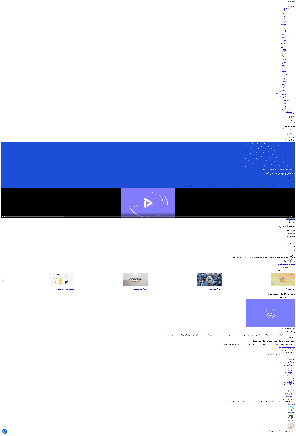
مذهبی (284, 33)
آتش (285, 12)
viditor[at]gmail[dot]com (286, 354)
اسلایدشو (287, 60)
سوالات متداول (288, 383)
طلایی (284, 19)
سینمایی (284, 13)
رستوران (284, 53)
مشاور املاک (283, 46)
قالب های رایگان (288, 370)
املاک (284, 49)
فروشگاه (284, 44)
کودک (284, 72)
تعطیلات (284, 66)
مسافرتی (283, 63)
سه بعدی (284, 27)
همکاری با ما (289, 396)
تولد (285, 35)
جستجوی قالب (288, 372)
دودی (284, 21)
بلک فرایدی (283, 76)
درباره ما (290, 390)
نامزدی (284, 88)
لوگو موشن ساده (286, 185)
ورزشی (284, 37)
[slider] (146, 216)
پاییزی (284, 78)
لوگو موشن (286, 8)
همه (285, 9)
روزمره (284, 65)
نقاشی (284, 25)
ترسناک (284, 34)
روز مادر (284, 84)
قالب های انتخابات (287, 375)
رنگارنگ (284, 18)
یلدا (285, 30)
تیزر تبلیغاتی (286, 38)
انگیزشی (284, 104)
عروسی (284, 71)
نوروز (284, 31)
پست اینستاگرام (285, 100)
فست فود (283, 47)
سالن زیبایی (283, 54)
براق (285, 22)
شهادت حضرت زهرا (281, 93)
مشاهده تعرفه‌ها (283, 347)
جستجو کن (292, 128)
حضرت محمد (282, 98)
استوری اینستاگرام (284, 74)
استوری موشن (285, 110)
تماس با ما (289, 391)
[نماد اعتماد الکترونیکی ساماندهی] (291, 426)
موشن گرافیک (285, 109)
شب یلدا (284, 97)
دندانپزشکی (283, 52)
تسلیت (284, 81)
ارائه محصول (283, 43)
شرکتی (284, 15)
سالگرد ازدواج (282, 91)
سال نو (284, 79)
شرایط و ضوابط (288, 385)
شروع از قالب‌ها (291, 347)
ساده (285, 28)
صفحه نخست (288, 169)
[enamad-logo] (291, 404)
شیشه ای (283, 24)
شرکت (284, 56)
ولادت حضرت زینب (281, 95)
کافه (285, 57)
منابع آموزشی (288, 380)
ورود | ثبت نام (291, 122)
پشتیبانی (290, 394)
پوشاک (284, 50)
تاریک (284, 11)
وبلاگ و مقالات (288, 393)
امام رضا (284, 94)
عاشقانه (284, 69)
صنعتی (284, 59)
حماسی (284, 16)
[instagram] (291, 434)
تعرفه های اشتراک (287, 373)
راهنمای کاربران (288, 382)
